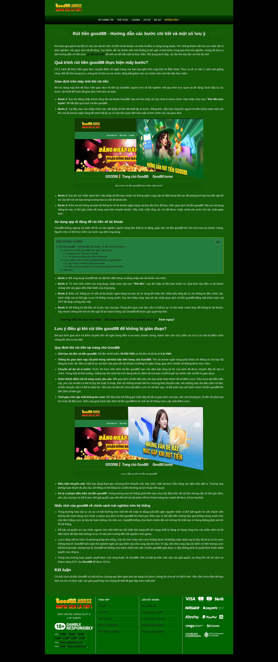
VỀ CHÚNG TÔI (106, 20)
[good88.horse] (69, 8)
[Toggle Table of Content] (216, 242)
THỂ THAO (122, 20)
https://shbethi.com (71, 642)
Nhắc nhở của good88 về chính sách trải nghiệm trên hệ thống (96, 267)
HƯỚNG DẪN (171, 20)
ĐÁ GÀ (157, 20)
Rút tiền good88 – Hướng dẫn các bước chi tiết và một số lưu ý (92, 246)
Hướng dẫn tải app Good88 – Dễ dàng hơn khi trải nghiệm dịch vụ (109, 319)
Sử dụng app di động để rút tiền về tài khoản (88, 257)
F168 (62, 646)
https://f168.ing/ (76, 646)
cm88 (58, 638)
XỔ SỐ (147, 20)
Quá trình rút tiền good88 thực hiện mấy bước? (88, 250)
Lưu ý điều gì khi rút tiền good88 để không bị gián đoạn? (93, 260)
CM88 (63, 634)
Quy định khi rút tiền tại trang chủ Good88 (87, 263)
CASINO (136, 20)
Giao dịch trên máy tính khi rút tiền (83, 253)
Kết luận (68, 270)
